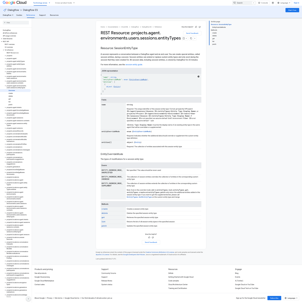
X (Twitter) (239, 281)
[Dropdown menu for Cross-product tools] (75, 3)
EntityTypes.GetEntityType (139, 197)
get (103, 217)
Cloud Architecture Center (178, 284)
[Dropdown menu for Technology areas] (50, 3)
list (103, 221)
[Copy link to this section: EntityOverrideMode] (125, 154)
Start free (292, 10)
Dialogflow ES (30, 10)
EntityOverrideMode (138, 79)
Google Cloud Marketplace (44, 281)
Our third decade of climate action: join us (97, 298)
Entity (117, 86)
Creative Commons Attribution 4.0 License (160, 252)
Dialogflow (13, 10)
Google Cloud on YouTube (244, 284)
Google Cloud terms (72, 298)
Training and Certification (177, 288)
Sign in (296, 3)
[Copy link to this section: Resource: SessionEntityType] (140, 48)
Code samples (173, 281)
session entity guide (133, 64)
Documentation (113, 27)
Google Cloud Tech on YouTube (246, 288)
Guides (19, 15)
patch (104, 226)
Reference (30, 15)
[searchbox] (16, 22)
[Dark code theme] (198, 76)
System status (106, 284)
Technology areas (40, 3)
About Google (40, 298)
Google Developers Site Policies (134, 254)
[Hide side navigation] (28, 298)
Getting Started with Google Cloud (180, 277)
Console (264, 3)
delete (105, 213)
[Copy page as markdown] (191, 38)
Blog (236, 273)
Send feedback (192, 33)
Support (42, 15)
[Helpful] (196, 27)
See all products (40, 273)
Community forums (108, 273)
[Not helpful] (199, 27)
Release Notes (106, 281)
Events (237, 277)
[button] (15, 38)
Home (103, 27)
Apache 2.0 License (102, 254)
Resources (54, 15)
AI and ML (124, 27)
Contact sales (40, 284)
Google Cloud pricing (42, 277)
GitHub (170, 273)
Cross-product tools (63, 3)
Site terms (58, 298)
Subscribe (274, 298)
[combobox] (244, 3)
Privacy (49, 298)
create (105, 209)
